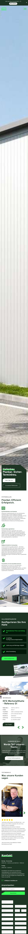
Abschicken (13, 893)
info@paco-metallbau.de (10, 880)
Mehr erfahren (13, 3)
